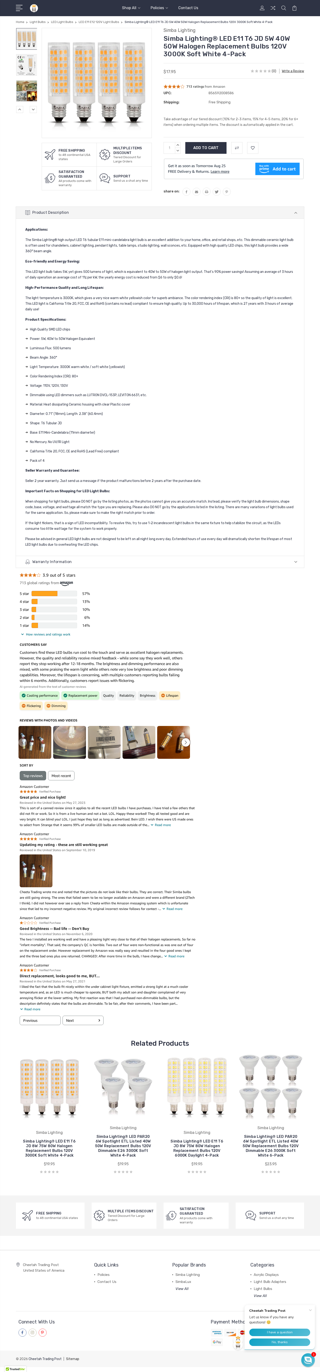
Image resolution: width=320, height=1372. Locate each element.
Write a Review (293, 71)
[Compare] (272, 10)
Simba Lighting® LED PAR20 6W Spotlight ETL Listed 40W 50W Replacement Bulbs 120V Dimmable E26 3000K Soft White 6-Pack (271, 1146)
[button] (308, 1360)
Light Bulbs (263, 1289)
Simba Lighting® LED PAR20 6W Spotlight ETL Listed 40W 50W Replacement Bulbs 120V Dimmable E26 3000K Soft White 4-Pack (123, 1146)
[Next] (33, 109)
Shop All (129, 8)
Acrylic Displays (266, 1275)
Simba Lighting (187, 1275)
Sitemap (72, 1359)
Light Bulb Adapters (270, 1282)
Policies (157, 8)
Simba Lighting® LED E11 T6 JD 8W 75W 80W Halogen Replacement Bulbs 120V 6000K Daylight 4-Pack (197, 1148)
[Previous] (19, 109)
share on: (171, 191)
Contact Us (188, 8)
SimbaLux (183, 1282)
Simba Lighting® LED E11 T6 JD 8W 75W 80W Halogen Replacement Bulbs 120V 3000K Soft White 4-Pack (49, 1148)
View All (182, 1289)
